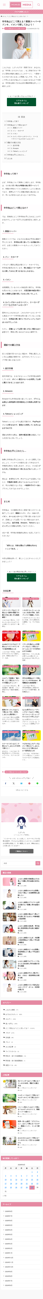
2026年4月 (8, 1230)
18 (11, 1184)
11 (11, 1180)
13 (21, 1180)
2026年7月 (8, 1216)
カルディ (10, 1019)
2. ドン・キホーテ (17, 130)
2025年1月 (8, 1253)
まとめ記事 (10, 1046)
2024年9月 (8, 1271)
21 (27, 1184)
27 (21, 1187)
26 (16, 1187)
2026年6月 (8, 1220)
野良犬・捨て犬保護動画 (15, 1056)
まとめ (9, 158)
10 (5, 1180)
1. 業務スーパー (16, 128)
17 (5, 1184)
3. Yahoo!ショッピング (19, 151)
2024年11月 (9, 1262)
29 (32, 1187)
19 (16, 1184)
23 (37, 1184)
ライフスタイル (12, 1051)
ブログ (9, 1033)
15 (32, 1180)
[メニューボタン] (4, 5)
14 (27, 1180)
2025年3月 (8, 1243)
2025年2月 (8, 1248)
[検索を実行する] (37, 863)
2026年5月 (8, 1225)
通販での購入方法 (14, 142)
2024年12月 (9, 1257)
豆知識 (9, 1037)
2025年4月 (8, 1239)
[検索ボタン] (38, 5)
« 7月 (4, 1195)
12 (16, 1180)
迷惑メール (11, 1065)
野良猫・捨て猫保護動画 (15, 1060)
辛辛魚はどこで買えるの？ (17, 125)
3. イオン (14, 133)
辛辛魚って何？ (13, 121)
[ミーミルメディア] (21, 5)
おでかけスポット (13, 1014)
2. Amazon (15, 148)
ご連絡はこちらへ (21, 851)
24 (5, 1187)
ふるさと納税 (11, 1010)
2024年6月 (8, 1285)
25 (11, 1187)
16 (37, 1180)
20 (21, 1184)
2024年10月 (9, 1267)
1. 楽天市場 (15, 145)
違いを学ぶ (11, 1023)
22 (32, 1184)
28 (27, 1187)
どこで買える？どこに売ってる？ (15, 28)
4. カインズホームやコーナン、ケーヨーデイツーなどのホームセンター (24, 137)
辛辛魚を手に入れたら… (16, 154)
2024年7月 (8, 1281)
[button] (5, 783)
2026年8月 (8, 1211)
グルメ (9, 1042)
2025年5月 (8, 1234)
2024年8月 (8, 1276)
